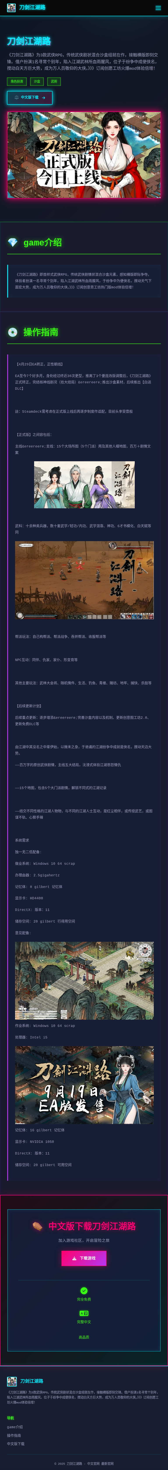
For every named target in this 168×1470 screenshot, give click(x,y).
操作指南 (14, 1436)
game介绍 (15, 1427)
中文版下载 (15, 1444)
